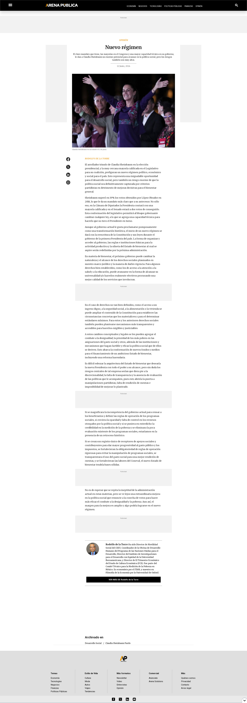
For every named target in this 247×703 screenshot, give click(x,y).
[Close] (139, 332)
